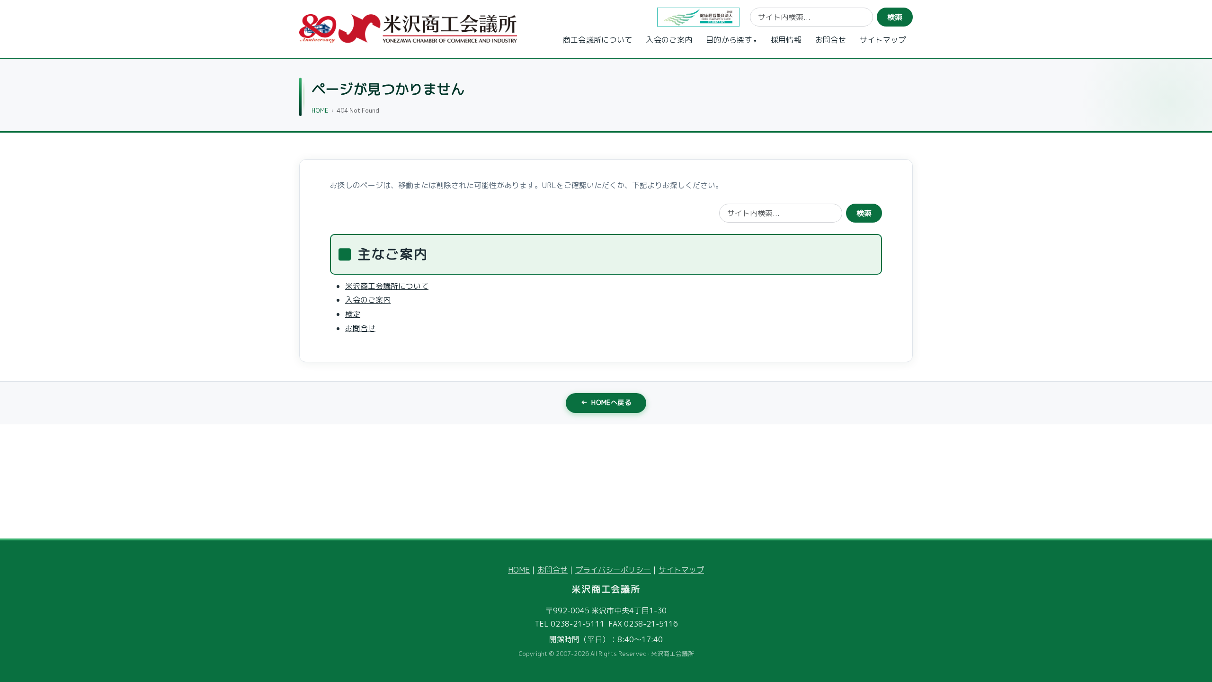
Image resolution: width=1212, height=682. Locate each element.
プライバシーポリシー (613, 570)
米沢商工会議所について (386, 285)
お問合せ (830, 40)
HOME (320, 110)
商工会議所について (598, 40)
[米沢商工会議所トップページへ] (408, 28)
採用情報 (786, 40)
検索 (894, 17)
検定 (352, 314)
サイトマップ (883, 40)
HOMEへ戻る (606, 402)
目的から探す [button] (729, 40)
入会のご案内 (669, 40)
